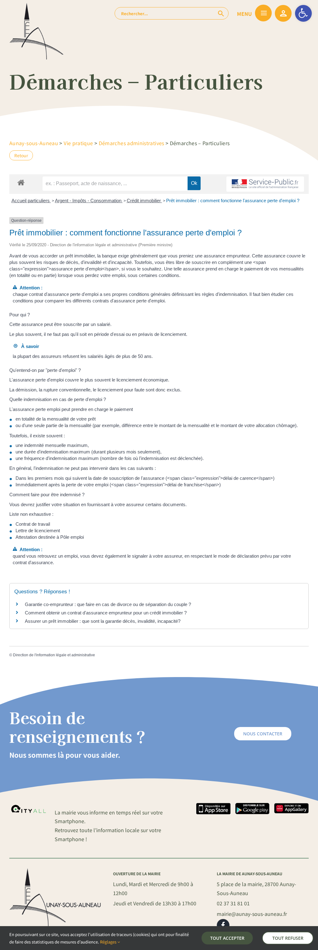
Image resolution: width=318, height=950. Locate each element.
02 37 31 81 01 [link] (233, 903)
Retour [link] (21, 155)
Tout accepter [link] (227, 938)
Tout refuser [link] (287, 938)
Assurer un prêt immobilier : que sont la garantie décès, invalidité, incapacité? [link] (102, 621)
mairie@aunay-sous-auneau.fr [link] (252, 913)
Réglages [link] (108, 942)
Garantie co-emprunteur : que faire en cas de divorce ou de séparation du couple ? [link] (108, 604)
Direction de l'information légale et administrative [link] (54, 655)
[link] (303, 13)
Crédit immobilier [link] (144, 200)
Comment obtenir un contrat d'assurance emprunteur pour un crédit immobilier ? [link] (106, 612)
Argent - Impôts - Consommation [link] (89, 200)
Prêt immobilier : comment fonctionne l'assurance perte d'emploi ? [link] (232, 200)
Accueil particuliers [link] (31, 200)
